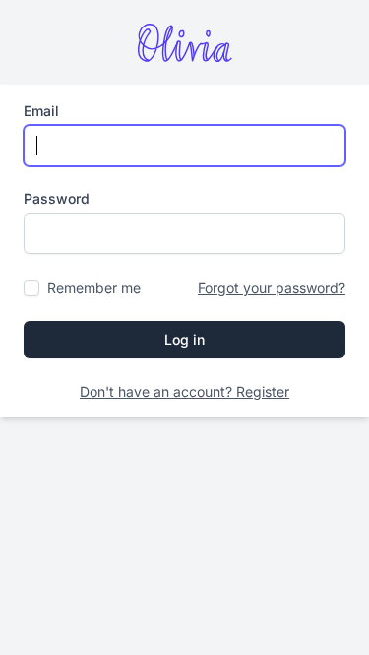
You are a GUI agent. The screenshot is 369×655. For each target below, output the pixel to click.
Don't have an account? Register (184, 391)
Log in (184, 339)
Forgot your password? (271, 287)
